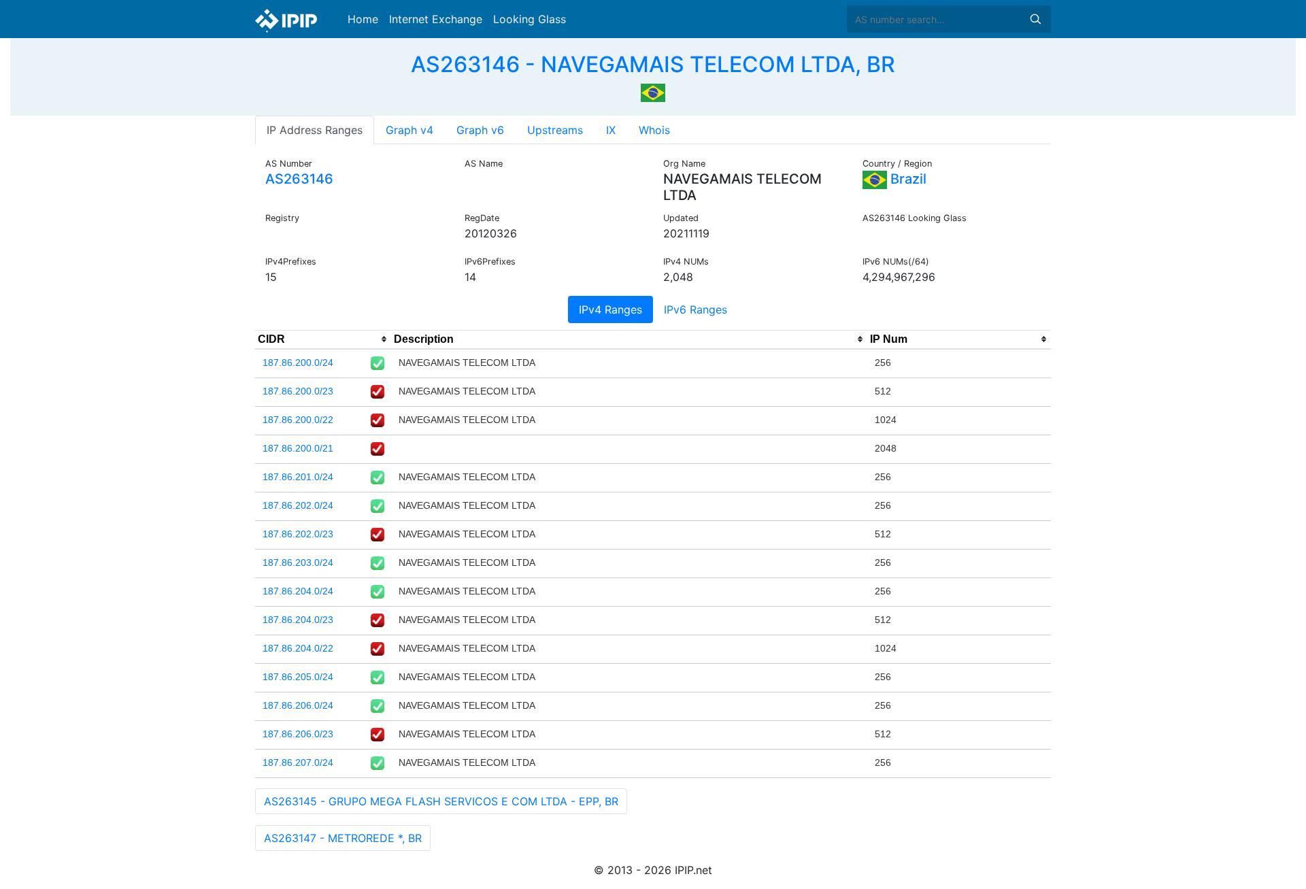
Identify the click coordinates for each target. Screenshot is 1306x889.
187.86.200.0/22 (298, 419)
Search (1035, 19)
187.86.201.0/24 (298, 476)
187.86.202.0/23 (298, 534)
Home (363, 19)
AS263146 (299, 179)
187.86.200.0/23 (298, 391)
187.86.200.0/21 (298, 448)
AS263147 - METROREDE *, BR (343, 838)
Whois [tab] (654, 130)
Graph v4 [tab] (409, 130)
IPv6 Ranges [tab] (695, 309)
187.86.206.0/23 (298, 733)
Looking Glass (529, 19)
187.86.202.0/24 (298, 505)
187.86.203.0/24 (298, 562)
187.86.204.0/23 (298, 619)
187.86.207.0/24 (298, 762)
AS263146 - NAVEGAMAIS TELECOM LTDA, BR (653, 64)
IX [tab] (611, 130)
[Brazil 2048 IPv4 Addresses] (653, 91)
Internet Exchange (435, 19)
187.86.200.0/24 (298, 362)
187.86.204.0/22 (298, 648)
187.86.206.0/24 (298, 705)
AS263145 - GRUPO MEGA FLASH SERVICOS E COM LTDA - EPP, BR (441, 801)
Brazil (906, 179)
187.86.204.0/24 (298, 591)
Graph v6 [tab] (480, 130)
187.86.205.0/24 (298, 676)
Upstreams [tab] (555, 130)
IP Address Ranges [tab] (315, 130)
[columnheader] (323, 339)
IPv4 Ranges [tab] (610, 309)
